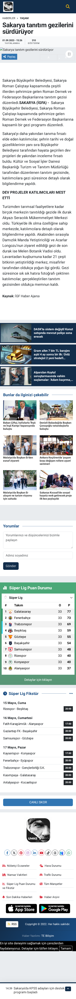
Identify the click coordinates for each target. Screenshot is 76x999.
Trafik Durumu (52, 875)
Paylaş (11, 56)
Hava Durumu (53, 865)
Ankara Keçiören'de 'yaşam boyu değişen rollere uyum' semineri (55, 460)
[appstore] (22, 909)
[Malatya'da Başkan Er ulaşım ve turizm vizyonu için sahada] (20, 480)
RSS (14, 924)
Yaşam (24, 18)
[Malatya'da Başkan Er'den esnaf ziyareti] (20, 445)
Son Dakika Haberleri (19, 897)
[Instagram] (28, 853)
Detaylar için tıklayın (38, 680)
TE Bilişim (47, 935)
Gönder (11, 566)
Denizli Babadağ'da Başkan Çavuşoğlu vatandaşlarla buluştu (55, 425)
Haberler (8, 18)
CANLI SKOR (38, 802)
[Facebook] (7, 853)
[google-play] (54, 909)
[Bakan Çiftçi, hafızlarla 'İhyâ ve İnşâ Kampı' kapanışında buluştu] (20, 410)
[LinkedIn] (35, 853)
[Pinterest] (21, 853)
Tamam (66, 948)
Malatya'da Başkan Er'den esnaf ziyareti (18, 459)
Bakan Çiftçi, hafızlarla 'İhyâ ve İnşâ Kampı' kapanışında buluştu (19, 425)
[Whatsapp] (69, 853)
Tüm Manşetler (53, 884)
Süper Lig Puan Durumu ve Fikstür (18, 886)
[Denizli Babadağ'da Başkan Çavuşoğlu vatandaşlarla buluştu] (56, 410)
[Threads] (55, 853)
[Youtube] (41, 853)
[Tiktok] (48, 853)
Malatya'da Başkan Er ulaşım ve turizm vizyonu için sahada (17, 495)
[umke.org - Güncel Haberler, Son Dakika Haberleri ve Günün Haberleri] (8, 6)
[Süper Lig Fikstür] (71, 693)
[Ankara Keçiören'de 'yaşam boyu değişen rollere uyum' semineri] (56, 445)
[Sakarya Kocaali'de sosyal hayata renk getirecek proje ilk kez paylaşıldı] (56, 480)
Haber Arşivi (51, 897)
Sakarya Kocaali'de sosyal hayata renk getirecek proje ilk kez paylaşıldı (56, 495)
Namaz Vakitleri (17, 875)
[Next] (62, 853)
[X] (14, 853)
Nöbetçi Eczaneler (18, 865)
